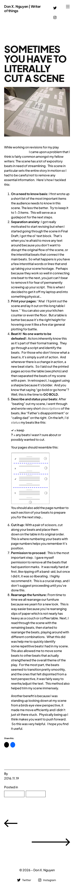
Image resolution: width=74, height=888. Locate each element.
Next (16, 842)
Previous (45, 823)
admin (13, 774)
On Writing (35, 793)
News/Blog (14, 793)
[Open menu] (68, 6)
